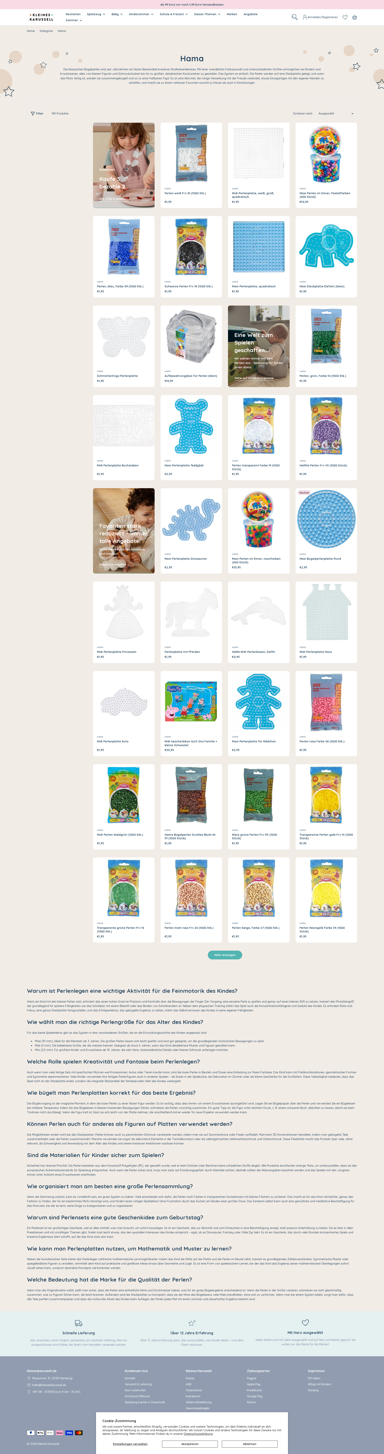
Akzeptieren (190, 1444)
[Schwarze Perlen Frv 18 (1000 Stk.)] (191, 247)
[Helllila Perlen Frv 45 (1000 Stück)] (326, 426)
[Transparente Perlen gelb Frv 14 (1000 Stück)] (326, 795)
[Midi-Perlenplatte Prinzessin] (124, 612)
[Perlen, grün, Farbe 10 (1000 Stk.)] (326, 336)
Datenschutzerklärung (198, 1434)
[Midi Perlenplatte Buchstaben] (124, 426)
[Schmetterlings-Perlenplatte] (124, 336)
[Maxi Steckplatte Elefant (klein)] (326, 247)
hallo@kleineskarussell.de (49, 1385)
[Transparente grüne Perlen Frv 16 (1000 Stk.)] (124, 888)
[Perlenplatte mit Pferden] (191, 612)
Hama (168, 188)
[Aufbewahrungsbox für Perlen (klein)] (191, 336)
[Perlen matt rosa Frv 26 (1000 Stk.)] (191, 888)
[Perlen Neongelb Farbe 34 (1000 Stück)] (326, 888)
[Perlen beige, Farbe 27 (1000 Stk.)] (259, 888)
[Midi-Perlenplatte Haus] (326, 612)
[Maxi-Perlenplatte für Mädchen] (259, 702)
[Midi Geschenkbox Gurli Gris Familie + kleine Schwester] (191, 702)
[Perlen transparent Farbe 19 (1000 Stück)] (259, 426)
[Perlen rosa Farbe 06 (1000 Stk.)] (326, 702)
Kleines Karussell (48, 1444)
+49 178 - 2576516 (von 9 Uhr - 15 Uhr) (56, 1392)
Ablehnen (249, 1444)
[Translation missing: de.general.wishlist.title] (345, 17)
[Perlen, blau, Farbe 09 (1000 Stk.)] (124, 247)
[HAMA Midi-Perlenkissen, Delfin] (259, 612)
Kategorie (46, 31)
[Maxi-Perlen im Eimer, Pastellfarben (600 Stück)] (326, 153)
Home (31, 31)
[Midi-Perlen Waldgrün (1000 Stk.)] (124, 795)
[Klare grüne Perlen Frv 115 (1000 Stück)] (259, 795)
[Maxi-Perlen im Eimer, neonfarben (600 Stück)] (259, 519)
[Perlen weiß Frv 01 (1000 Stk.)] (191, 153)
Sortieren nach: (303, 113)
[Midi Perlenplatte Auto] (124, 702)
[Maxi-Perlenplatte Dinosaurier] (191, 519)
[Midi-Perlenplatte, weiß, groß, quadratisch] (259, 153)
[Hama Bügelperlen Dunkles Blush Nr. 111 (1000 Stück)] (191, 795)
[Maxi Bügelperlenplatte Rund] (326, 519)
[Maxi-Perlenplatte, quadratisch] (259, 247)
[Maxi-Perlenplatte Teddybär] (191, 426)
